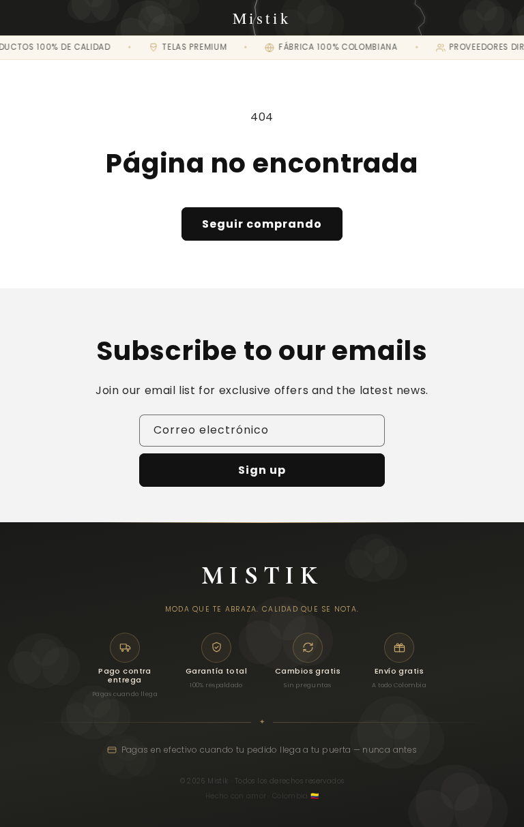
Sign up (262, 470)
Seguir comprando (262, 224)
